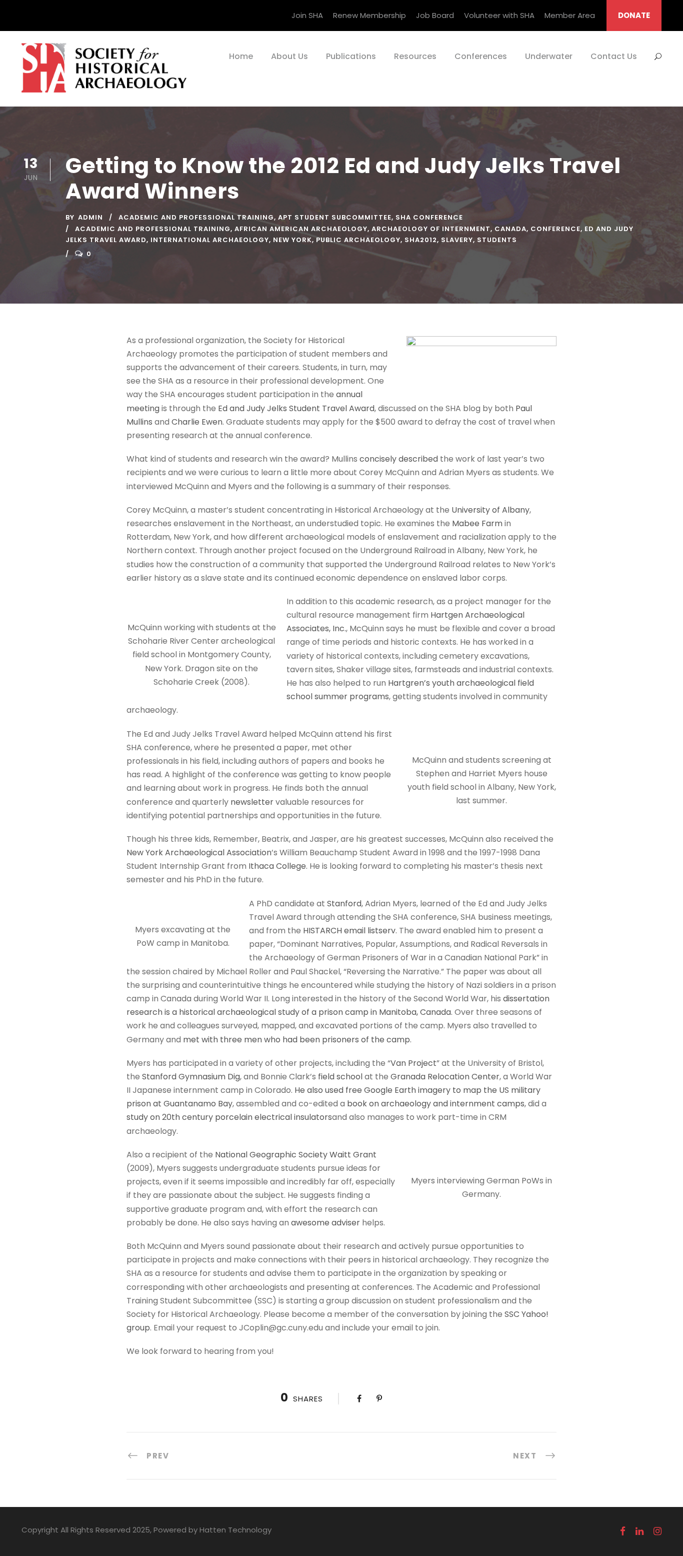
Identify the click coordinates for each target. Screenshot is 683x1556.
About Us (289, 56)
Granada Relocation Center (445, 1076)
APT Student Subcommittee (335, 217)
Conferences (480, 56)
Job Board (435, 15)
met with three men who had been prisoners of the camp (296, 1039)
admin (90, 217)
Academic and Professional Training (196, 217)
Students (497, 240)
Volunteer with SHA (499, 15)
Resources (415, 56)
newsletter (252, 802)
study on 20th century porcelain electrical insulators (229, 1117)
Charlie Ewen (197, 422)
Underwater (548, 56)
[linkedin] (640, 1531)
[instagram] (658, 1531)
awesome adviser (325, 1222)
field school (340, 1076)
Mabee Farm (477, 523)
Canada (510, 229)
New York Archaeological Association (199, 852)
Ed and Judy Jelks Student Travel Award (296, 408)
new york (292, 240)
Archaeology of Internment (431, 229)
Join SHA (307, 15)
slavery (457, 240)
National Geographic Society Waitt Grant (295, 1154)
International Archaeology (209, 240)
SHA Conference (429, 217)
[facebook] (623, 1531)
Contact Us (613, 56)
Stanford (344, 903)
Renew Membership (369, 15)
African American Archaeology (301, 229)
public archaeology (358, 240)
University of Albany (491, 510)
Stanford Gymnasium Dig (191, 1076)
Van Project (413, 1063)
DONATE (634, 15)
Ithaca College (277, 866)
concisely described (399, 459)
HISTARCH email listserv (349, 930)
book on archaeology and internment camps (435, 1103)
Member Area (569, 15)
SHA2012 (420, 240)
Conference (555, 229)
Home (241, 56)
